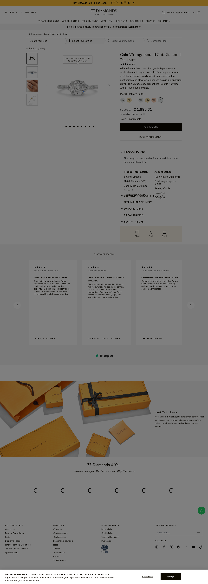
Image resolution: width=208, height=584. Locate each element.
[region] (104, 577)
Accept (170, 576)
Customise (147, 576)
